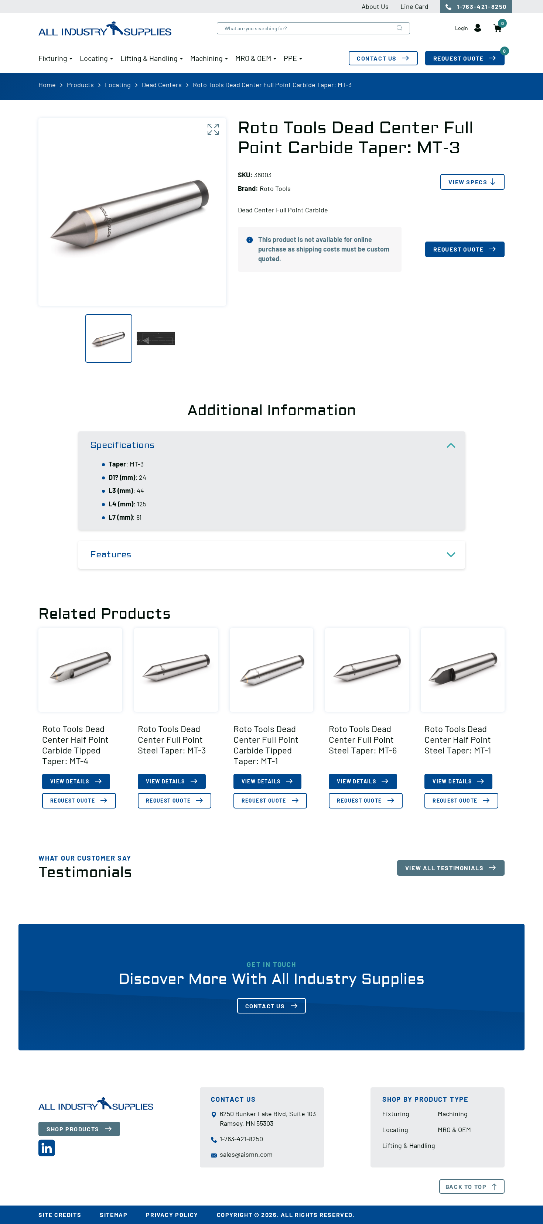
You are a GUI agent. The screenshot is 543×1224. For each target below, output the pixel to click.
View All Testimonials (444, 867)
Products (80, 85)
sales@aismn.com (246, 1154)
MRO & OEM (253, 58)
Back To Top (466, 1186)
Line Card (414, 6)
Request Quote (469, 56)
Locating (94, 58)
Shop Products (73, 1128)
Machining (206, 58)
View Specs (467, 181)
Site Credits (59, 1214)
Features (110, 554)
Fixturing (52, 58)
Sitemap (113, 1214)
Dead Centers (162, 85)
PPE (290, 58)
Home (47, 85)
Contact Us (377, 58)
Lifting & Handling (149, 58)
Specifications (122, 445)
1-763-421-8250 (481, 6)
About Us (375, 6)
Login (462, 28)
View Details (69, 781)
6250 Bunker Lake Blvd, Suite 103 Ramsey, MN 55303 (268, 1118)
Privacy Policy (172, 1214)
